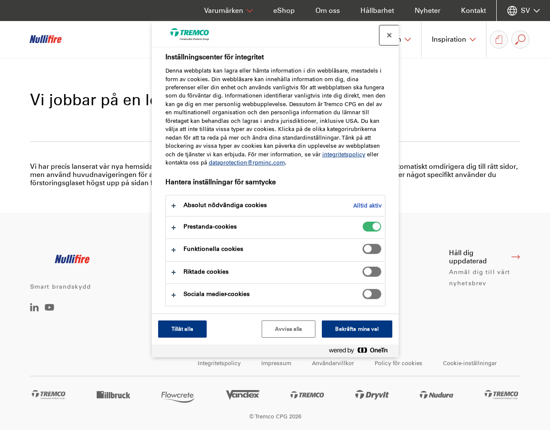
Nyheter (427, 10)
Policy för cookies (398, 363)
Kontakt (473, 10)
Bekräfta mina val (357, 329)
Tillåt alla (182, 329)
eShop (284, 10)
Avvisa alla (288, 329)
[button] (454, 39)
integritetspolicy (343, 154)
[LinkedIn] (34, 309)
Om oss (327, 10)
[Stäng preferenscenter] (389, 35)
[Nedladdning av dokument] (499, 39)
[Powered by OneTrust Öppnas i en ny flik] (361, 352)
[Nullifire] (51, 39)
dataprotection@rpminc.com (247, 162)
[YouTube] (49, 313)
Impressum (276, 363)
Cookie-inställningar (470, 363)
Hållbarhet (377, 10)
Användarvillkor (333, 363)
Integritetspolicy (219, 363)
